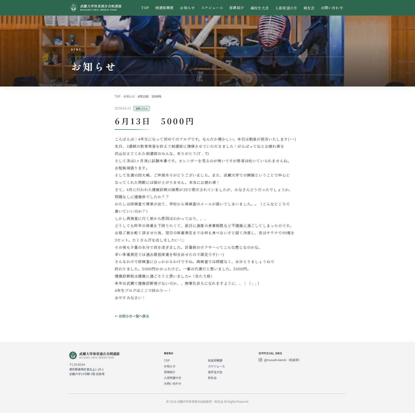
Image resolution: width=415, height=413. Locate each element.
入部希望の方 (286, 7)
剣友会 (309, 7)
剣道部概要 (164, 7)
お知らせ (187, 7)
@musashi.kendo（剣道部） (282, 360)
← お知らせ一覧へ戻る (132, 316)
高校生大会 (259, 7)
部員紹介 (236, 7)
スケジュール (212, 7)
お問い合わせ (332, 7)
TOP (145, 7)
